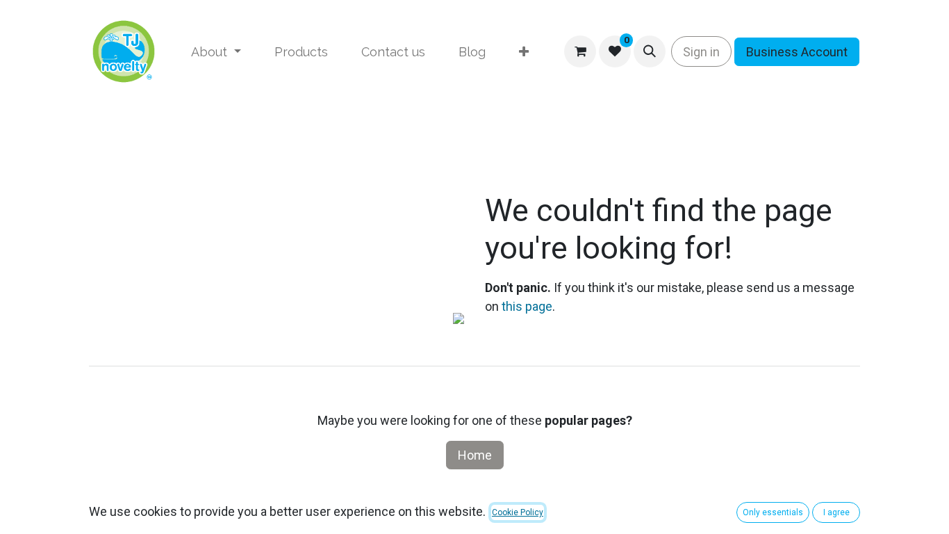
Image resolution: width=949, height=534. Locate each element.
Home (475, 455)
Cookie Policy (517, 512)
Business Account (797, 51)
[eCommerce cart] (580, 51)
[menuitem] (216, 52)
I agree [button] (836, 512)
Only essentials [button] (773, 512)
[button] (650, 51)
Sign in (701, 51)
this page (527, 306)
